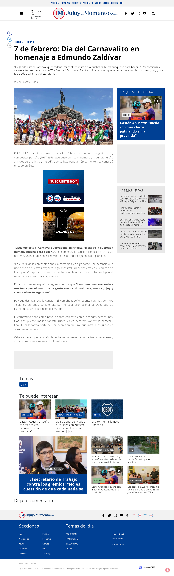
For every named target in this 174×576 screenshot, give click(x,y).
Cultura (114, 3)
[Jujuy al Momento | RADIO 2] (145, 515)
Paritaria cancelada (53, 469)
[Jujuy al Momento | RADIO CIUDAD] (151, 515)
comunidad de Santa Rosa (104, 450)
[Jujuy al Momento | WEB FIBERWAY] (139, 515)
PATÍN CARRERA (26, 414)
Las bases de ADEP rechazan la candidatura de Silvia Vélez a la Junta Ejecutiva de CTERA (143, 489)
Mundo (98, 3)
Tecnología (47, 553)
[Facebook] (9, 33)
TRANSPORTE (72, 539)
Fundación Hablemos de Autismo (70, 414)
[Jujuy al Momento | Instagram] (138, 13)
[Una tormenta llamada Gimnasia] (107, 418)
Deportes (76, 3)
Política (55, 3)
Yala (131, 450)
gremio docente (136, 480)
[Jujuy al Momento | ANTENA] (133, 515)
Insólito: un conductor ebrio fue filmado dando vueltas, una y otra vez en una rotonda (133, 235)
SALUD (69, 548)
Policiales (88, 3)
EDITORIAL (97, 414)
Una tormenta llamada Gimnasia (105, 423)
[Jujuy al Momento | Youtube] (144, 13)
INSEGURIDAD (72, 543)
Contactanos (118, 544)
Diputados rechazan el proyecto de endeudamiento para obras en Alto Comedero (133, 211)
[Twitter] (9, 39)
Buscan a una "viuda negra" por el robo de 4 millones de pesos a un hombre (133, 222)
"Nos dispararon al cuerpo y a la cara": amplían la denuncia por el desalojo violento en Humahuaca (106, 460)
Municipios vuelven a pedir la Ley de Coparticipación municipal (142, 459)
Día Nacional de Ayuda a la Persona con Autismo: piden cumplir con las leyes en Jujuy (70, 426)
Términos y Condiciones (27, 563)
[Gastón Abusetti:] (35, 418)
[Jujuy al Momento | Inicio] (152, 525)
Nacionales (24, 539)
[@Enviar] (9, 45)
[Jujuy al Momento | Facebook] (126, 13)
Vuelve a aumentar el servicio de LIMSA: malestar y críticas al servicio (133, 246)
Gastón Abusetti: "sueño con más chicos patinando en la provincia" (139, 129)
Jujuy (23, 384)
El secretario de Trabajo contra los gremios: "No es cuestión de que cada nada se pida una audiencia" (53, 486)
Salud (106, 3)
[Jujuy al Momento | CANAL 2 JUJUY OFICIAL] (127, 515)
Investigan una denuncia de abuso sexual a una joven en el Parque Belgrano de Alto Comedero (133, 200)
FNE (121, 3)
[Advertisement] (63, 360)
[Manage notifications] (167, 570)
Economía (65, 3)
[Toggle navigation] (21, 13)
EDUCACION (71, 534)
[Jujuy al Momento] (37, 517)
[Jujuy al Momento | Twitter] (132, 13)
